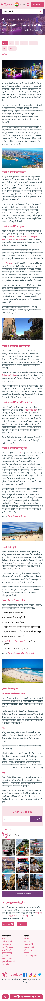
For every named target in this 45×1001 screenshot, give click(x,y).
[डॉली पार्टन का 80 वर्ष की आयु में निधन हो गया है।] (8, 847)
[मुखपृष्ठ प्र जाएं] (9, 4)
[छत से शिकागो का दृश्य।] (36, 882)
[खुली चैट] (28, 4)
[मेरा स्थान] (5, 996)
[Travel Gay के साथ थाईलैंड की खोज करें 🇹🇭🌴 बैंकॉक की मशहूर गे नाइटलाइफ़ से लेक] (22, 847)
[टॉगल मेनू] (2, 4)
